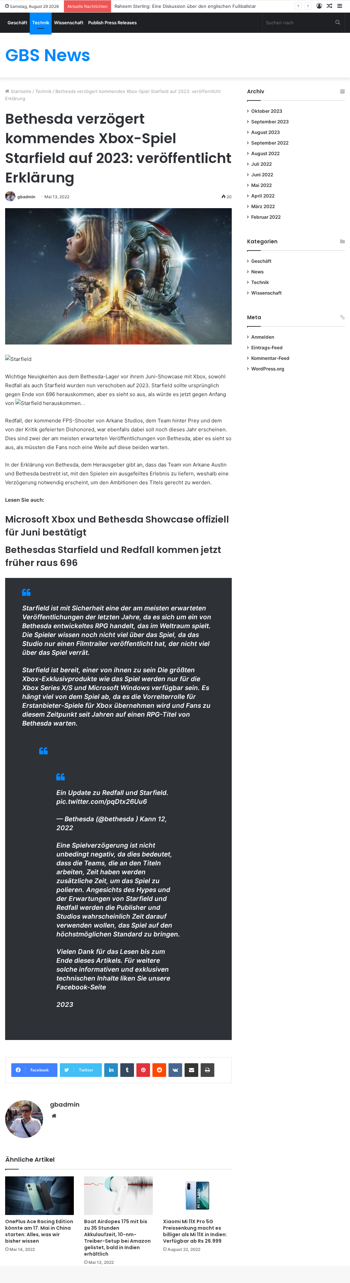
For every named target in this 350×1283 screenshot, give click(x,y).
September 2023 (270, 121)
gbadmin (26, 196)
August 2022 (265, 153)
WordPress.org (267, 369)
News (257, 271)
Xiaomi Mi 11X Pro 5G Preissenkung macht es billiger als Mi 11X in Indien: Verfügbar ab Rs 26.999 (195, 1231)
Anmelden (262, 337)
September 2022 (269, 143)
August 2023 (265, 132)
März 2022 (263, 206)
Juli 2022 (261, 164)
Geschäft (17, 22)
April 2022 (262, 196)
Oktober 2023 (266, 111)
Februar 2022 (266, 217)
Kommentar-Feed (270, 358)
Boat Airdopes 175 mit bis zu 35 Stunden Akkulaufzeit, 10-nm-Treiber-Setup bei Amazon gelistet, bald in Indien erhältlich (117, 1237)
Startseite (20, 91)
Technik (40, 22)
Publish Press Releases (112, 22)
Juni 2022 (262, 174)
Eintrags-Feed (267, 347)
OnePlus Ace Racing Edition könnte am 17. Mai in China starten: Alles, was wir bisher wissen (39, 1231)
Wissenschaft (68, 22)
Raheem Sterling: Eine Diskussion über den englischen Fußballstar (185, 6)
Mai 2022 (261, 185)
